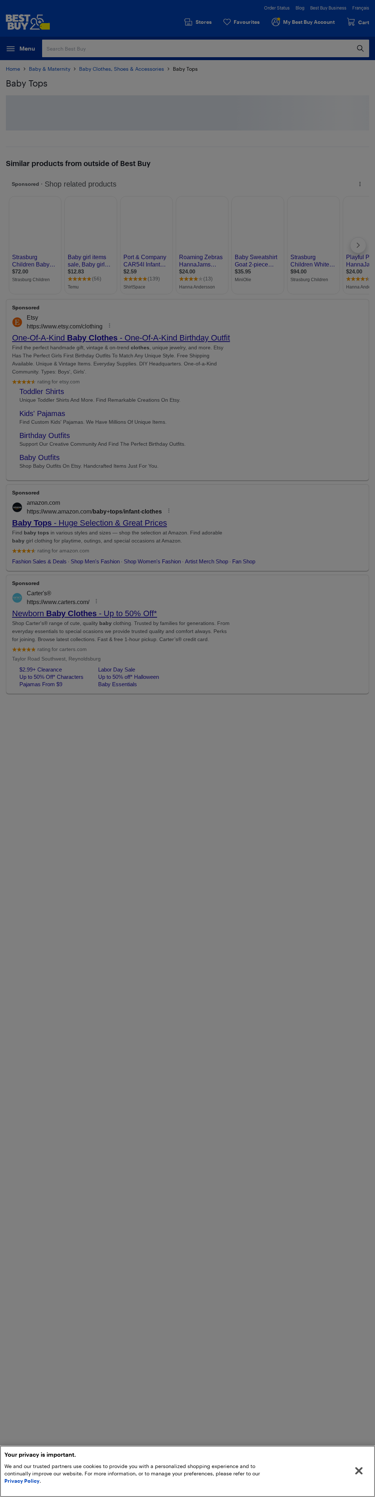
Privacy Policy (22, 1481)
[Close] (359, 1471)
